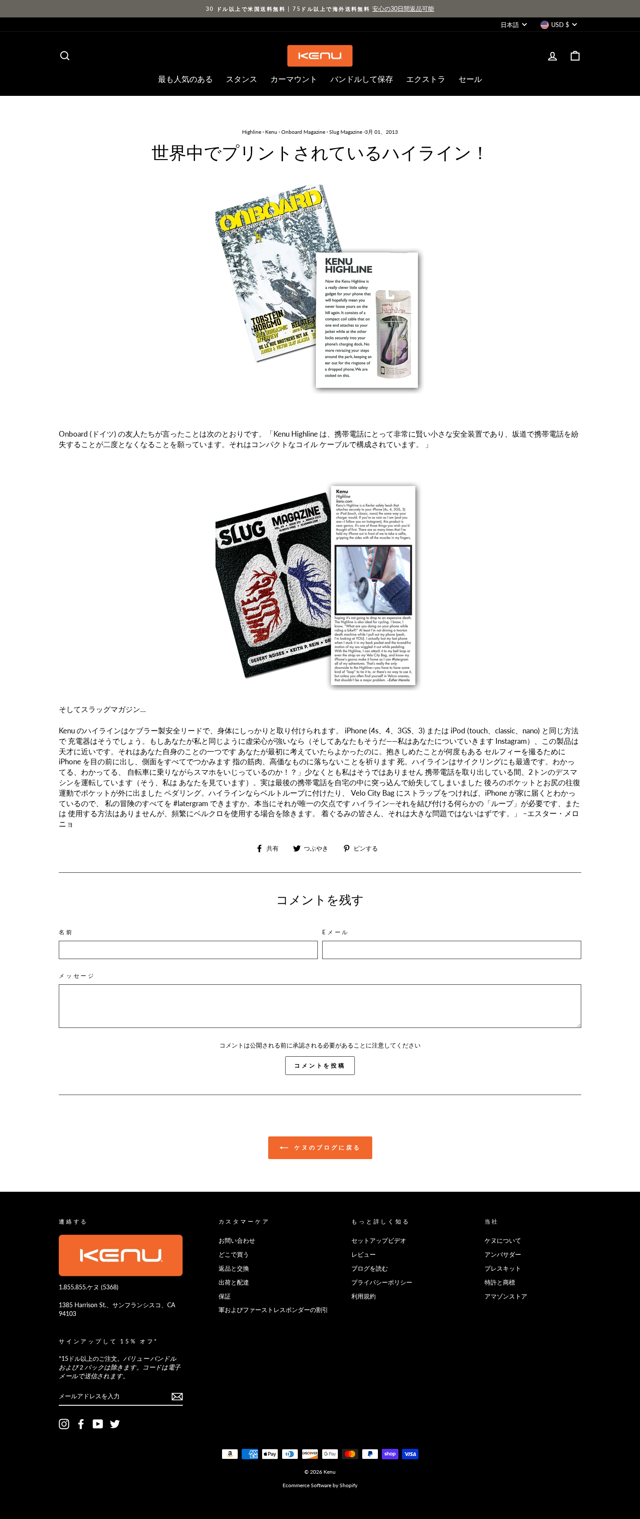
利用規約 (363, 1296)
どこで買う (234, 1254)
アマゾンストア (506, 1296)
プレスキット (503, 1268)
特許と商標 (500, 1282)
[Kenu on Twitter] (115, 1424)
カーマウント (293, 79)
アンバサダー (503, 1254)
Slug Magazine (345, 132)
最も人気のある (185, 79)
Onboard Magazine (303, 132)
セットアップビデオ (378, 1240)
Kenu (271, 132)
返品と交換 (234, 1268)
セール (470, 79)
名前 (66, 932)
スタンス (241, 79)
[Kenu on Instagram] (64, 1424)
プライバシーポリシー (381, 1282)
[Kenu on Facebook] (81, 1424)
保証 (225, 1296)
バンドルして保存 (361, 79)
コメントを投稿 (320, 1065)
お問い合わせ (237, 1240)
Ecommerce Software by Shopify (320, 1485)
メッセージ (77, 975)
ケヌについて (503, 1240)
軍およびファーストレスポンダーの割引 (273, 1309)
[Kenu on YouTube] (98, 1424)
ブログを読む (369, 1268)
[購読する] (177, 1396)
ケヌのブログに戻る (326, 1147)
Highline (251, 132)
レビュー (363, 1254)
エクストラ (425, 79)
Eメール (335, 932)
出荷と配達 (234, 1282)
